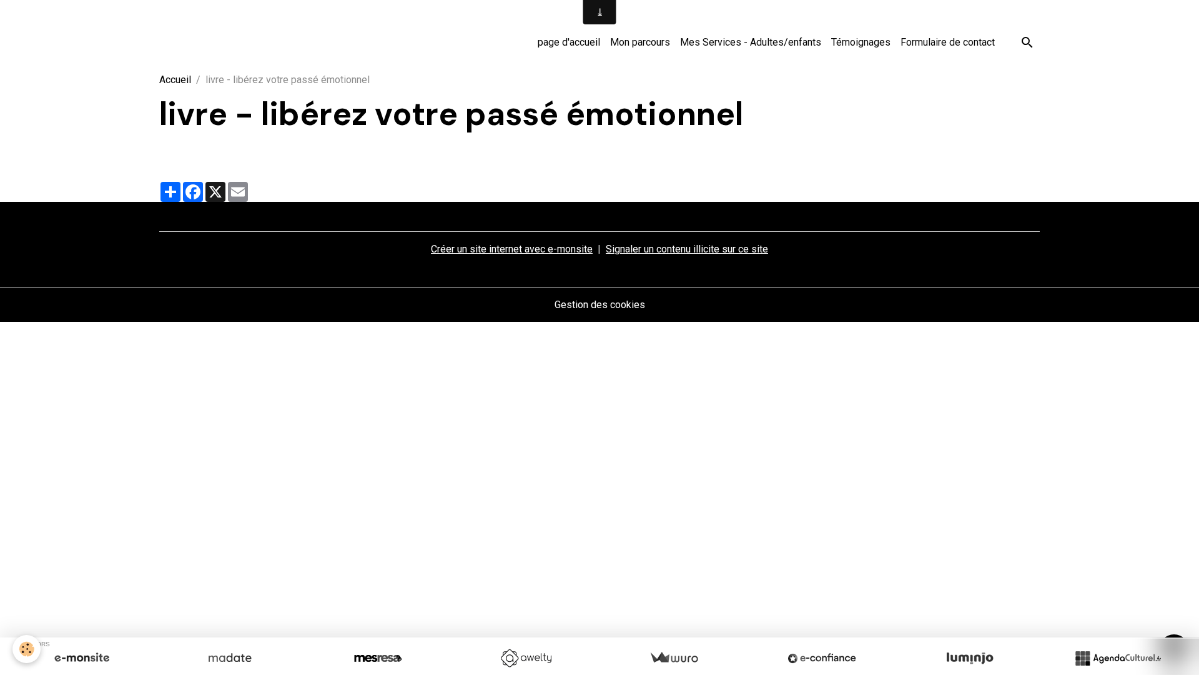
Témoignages (861, 42)
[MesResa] (378, 658)
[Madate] (230, 658)
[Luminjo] (970, 658)
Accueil (175, 80)
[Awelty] (526, 658)
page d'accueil (569, 42)
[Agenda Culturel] (1118, 658)
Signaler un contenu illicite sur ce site (687, 249)
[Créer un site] (82, 658)
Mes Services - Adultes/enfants (750, 42)
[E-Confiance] (822, 658)
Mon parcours (640, 42)
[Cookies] (26, 649)
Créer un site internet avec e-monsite (512, 249)
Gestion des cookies (600, 305)
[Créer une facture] (674, 658)
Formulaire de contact (947, 42)
